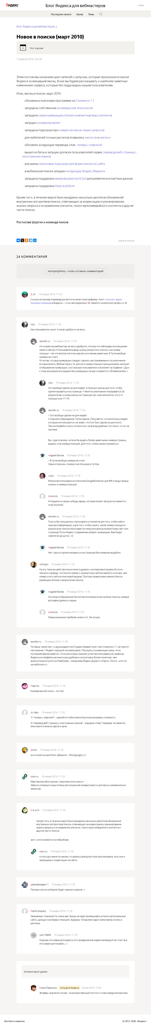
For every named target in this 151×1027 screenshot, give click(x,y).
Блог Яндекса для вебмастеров (35, 26)
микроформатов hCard (70, 178)
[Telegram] (30, 240)
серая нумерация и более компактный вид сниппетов (75, 115)
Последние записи (61, 14)
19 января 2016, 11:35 (67, 382)
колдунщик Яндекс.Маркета (85, 170)
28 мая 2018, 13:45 (91, 987)
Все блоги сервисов (14, 1021)
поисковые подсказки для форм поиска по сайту (72, 163)
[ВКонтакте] (18, 240)
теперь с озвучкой (89, 144)
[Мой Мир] (35, 240)
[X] (22, 240)
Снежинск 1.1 (85, 100)
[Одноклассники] (26, 240)
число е (105, 137)
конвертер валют (48, 122)
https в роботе (65, 185)
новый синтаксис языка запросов (81, 129)
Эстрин (43, 992)
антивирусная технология (75, 107)
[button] (141, 5)
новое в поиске (126, 240)
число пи (91, 137)
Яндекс (141, 1021)
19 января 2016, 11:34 (50, 294)
